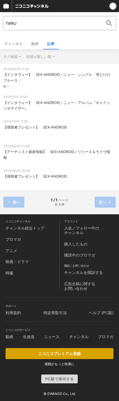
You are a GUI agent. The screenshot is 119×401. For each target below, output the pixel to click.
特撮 (9, 273)
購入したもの (75, 244)
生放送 (29, 336)
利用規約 (13, 312)
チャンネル (13, 43)
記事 (51, 43)
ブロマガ (13, 239)
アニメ (11, 250)
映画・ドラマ (17, 261)
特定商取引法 (55, 312)
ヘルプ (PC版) (101, 312)
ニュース (52, 336)
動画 (34, 43)
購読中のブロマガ (79, 255)
